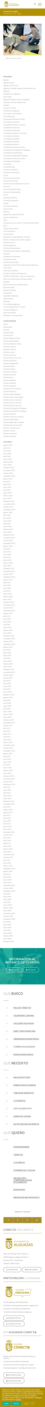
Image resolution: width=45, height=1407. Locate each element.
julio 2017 (6, 728)
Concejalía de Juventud (11, 141)
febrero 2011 (8, 866)
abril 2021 (7, 625)
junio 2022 (7, 585)
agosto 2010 (7, 871)
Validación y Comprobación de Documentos (22, 1180)
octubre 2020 (8, 641)
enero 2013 (7, 829)
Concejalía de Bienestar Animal (14, 119)
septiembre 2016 (9, 751)
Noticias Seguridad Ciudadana (13, 422)
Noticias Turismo (9, 431)
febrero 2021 (8, 630)
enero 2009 (7, 911)
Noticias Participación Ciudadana (14, 408)
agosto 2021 (7, 613)
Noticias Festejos (9, 369)
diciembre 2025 (8, 467)
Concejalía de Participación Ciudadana (16, 150)
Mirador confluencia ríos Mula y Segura (17, 240)
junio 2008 (7, 925)
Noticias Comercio (9, 346)
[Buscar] (34, 4)
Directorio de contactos (11, 178)
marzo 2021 (7, 627)
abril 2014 (7, 807)
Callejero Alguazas (23, 1023)
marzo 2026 (7, 459)
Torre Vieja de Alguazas (11, 304)
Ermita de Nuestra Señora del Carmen (16, 184)
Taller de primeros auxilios (13, 58)
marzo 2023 (7, 560)
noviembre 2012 (9, 832)
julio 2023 (6, 549)
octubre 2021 (8, 608)
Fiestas (5, 203)
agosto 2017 (7, 725)
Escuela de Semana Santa (12, 189)
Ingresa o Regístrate (10, 217)
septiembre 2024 (9, 510)
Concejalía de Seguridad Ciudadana (15, 156)
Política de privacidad (10, 262)
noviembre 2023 (9, 538)
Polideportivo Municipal (11, 256)
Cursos (5, 175)
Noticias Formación (10, 372)
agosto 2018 (7, 697)
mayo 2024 (7, 521)
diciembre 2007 (8, 941)
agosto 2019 (7, 678)
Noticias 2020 (8, 332)
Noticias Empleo (9, 366)
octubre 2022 (8, 574)
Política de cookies (9, 259)
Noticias (6, 330)
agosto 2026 (7, 445)
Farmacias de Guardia (24, 1085)
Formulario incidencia (10, 206)
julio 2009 (6, 894)
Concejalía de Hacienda (11, 136)
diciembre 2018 (8, 695)
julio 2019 (6, 681)
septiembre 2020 (9, 644)
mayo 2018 (7, 706)
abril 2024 (7, 524)
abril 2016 (7, 765)
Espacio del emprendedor (12, 192)
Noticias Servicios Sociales (12, 425)
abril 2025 (7, 490)
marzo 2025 (7, 493)
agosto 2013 (7, 812)
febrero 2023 (8, 563)
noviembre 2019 (9, 672)
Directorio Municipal (24, 1031)
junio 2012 (7, 838)
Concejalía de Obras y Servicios (14, 147)
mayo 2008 (7, 927)
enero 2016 (7, 773)
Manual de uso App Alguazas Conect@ (16, 237)
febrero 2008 (8, 936)
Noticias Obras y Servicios (12, 400)
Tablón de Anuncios (23, 1093)
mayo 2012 (7, 840)
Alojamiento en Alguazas (12, 94)
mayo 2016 (7, 762)
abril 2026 (7, 456)
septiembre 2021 (9, 610)
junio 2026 (7, 451)
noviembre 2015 (9, 779)
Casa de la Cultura (9, 108)
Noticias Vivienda (9, 436)
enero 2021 (7, 633)
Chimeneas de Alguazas (11, 111)
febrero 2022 (8, 596)
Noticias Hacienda (9, 375)
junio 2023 (7, 552)
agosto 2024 (7, 512)
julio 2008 (6, 922)
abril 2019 (7, 689)
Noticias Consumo (9, 349)
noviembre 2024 (9, 504)
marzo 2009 (7, 905)
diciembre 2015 (8, 776)
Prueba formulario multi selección (15, 273)
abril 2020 (7, 658)
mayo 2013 (7, 821)
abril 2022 (7, 591)
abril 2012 (7, 843)
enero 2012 (7, 852)
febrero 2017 (8, 742)
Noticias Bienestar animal (12, 344)
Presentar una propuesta (26, 1197)
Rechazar (16, 1403)
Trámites (18, 1155)
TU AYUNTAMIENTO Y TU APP (14, 307)
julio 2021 (6, 616)
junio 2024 (7, 518)
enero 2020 (7, 667)
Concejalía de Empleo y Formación (15, 133)
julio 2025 (6, 482)
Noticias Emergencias (10, 363)
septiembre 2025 (9, 476)
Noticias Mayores (9, 391)
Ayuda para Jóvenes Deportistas (14, 102)
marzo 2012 (7, 846)
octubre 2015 (8, 782)
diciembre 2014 (8, 801)
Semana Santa (8, 299)
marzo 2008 (7, 933)
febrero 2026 (8, 462)
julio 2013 (6, 815)
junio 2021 (7, 619)
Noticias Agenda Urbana (11, 338)
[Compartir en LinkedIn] (37, 1220)
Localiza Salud (8, 234)
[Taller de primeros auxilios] (22, 39)
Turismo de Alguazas (10, 310)
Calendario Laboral (23, 1015)
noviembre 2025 (9, 470)
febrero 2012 (8, 849)
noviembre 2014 (9, 804)
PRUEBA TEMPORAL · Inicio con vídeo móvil (19, 276)
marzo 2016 (7, 768)
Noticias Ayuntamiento (11, 341)
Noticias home (8, 377)
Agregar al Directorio (11, 85)
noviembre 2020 (9, 639)
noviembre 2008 (9, 913)
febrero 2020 (8, 664)
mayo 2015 (7, 790)
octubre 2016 (8, 748)
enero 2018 (7, 717)
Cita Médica (19, 1101)
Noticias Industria (9, 383)
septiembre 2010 (9, 868)
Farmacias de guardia (10, 200)
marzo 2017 (7, 739)
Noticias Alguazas (9, 245)
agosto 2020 (7, 647)
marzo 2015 (7, 796)
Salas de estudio (9, 287)
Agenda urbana (8, 83)
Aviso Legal (7, 97)
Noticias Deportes (9, 355)
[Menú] (39, 4)
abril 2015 (7, 793)
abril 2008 (7, 930)
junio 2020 (7, 653)
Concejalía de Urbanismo (11, 161)
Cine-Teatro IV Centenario (12, 113)
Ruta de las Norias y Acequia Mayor (15, 284)
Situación (6, 301)
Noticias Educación (10, 361)
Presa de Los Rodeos (10, 270)
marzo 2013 (7, 826)
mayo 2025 (7, 487)
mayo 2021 (7, 622)
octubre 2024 (8, 507)
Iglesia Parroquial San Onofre (13, 214)
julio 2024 (6, 515)
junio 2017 (7, 731)
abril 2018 (7, 709)
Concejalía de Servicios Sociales (14, 158)
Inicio (5, 220)
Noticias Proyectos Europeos (13, 417)
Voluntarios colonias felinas (13, 315)
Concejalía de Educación (11, 130)
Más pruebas (7, 327)
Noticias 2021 (8, 335)
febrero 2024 (8, 529)
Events (5, 195)
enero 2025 (7, 498)
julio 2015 (6, 787)
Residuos (6, 282)
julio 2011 (6, 860)
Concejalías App (8, 167)
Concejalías (7, 164)
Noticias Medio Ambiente (12, 394)
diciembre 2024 (8, 501)
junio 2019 (7, 683)
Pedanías (6, 254)
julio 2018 (6, 700)
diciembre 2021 (8, 602)
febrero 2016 (8, 770)
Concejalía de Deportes (11, 127)
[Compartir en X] (17, 1220)
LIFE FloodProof (9, 231)
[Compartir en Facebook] (8, 1220)
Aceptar (6, 1403)
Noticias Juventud (9, 386)
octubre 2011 (8, 857)
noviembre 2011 (9, 854)
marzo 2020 (7, 661)
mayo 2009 (7, 899)
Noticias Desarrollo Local (12, 358)
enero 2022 (7, 599)
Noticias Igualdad (9, 380)
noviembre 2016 (9, 745)
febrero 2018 (8, 714)
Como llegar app (9, 116)
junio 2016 (7, 759)
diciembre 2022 (8, 568)
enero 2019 (7, 692)
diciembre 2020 (8, 636)
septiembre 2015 (9, 784)
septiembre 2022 (9, 577)
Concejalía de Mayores (11, 144)
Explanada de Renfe (10, 198)
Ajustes (26, 1403)
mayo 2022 (7, 588)
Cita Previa (19, 1162)
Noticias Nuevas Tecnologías (13, 397)
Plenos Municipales (23, 1054)
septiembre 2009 (9, 891)
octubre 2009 (8, 888)
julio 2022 (6, 582)
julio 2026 (6, 448)
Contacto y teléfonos (10, 170)
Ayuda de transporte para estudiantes (16, 99)
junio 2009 (7, 896)
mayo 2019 (7, 686)
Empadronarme (21, 1147)
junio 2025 (7, 484)
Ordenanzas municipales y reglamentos (16, 251)
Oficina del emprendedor (11, 248)
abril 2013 (7, 824)
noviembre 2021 (9, 605)
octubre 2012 (8, 835)
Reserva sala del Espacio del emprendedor (17, 279)
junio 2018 (7, 703)
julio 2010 (6, 874)
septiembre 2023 (9, 543)
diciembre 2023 (8, 535)
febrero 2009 (8, 908)
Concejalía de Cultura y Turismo (14, 125)
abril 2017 (7, 737)
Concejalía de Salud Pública (12, 153)
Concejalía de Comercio (11, 122)
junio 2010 (7, 877)
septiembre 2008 (9, 919)
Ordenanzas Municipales (26, 1039)
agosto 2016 (7, 753)
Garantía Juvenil (22, 1116)
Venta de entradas (9, 313)
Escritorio (6, 186)
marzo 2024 (7, 526)
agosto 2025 (7, 479)
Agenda (6, 80)
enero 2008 (7, 939)
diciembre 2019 (8, 669)
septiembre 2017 (9, 723)
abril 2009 (7, 902)
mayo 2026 (7, 453)
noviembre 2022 (9, 571)
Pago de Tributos (22, 1008)
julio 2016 (6, 756)
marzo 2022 (7, 594)
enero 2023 (7, 566)
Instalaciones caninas (10, 228)
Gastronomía (7, 209)
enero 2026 (7, 465)
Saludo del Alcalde (9, 290)
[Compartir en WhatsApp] (27, 1220)
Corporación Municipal (11, 172)
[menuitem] (34, 4)
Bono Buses (19, 1189)
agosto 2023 (7, 546)
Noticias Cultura (9, 352)
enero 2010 (7, 882)
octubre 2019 (8, 675)
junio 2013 (7, 818)
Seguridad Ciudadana (10, 296)
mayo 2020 (7, 655)
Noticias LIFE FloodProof (12, 389)
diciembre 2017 (8, 720)
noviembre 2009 (9, 885)
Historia (6, 212)
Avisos (5, 324)
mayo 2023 (7, 554)
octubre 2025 (8, 473)
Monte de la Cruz (9, 242)
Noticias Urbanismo (10, 433)
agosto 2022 (7, 580)
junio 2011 (7, 863)
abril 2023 (7, 557)
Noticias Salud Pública (11, 419)
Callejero (6, 105)
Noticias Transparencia (11, 428)
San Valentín (7, 293)
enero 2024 (7, 532)
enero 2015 (7, 798)
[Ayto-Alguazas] (18, 4)
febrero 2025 (8, 496)
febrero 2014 (8, 810)
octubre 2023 (8, 540)
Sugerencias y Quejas (24, 1170)
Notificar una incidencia (26, 1124)
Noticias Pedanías (9, 414)
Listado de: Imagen (10, 11)
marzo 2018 (7, 711)
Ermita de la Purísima (10, 181)
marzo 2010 (7, 880)
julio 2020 (6, 650)
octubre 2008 (8, 916)
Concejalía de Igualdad (11, 139)
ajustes (18, 1400)
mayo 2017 (7, 734)
